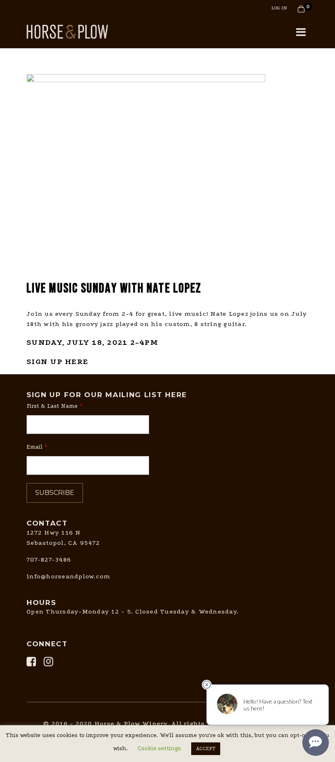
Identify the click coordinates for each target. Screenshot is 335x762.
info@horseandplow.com (68, 576)
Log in (279, 8)
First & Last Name (52, 405)
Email (34, 446)
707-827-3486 (49, 559)
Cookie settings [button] (159, 748)
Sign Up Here (57, 361)
